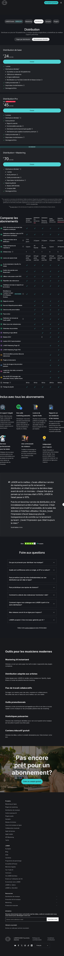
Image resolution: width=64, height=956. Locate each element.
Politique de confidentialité (36, 939)
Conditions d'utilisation (51, 939)
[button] (42, 945)
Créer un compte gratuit (32, 781)
